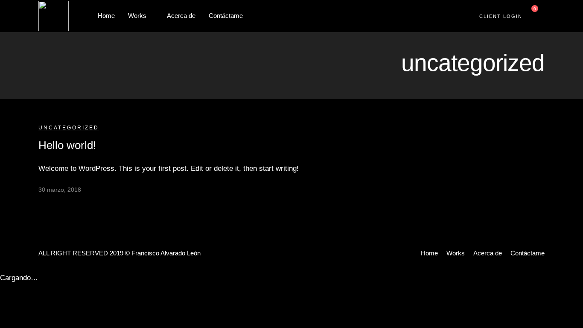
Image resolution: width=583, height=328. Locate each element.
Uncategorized (68, 128)
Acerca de (181, 15)
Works (137, 15)
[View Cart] (531, 16)
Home (106, 15)
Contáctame (226, 15)
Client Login (500, 16)
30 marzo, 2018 (59, 189)
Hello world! (67, 145)
